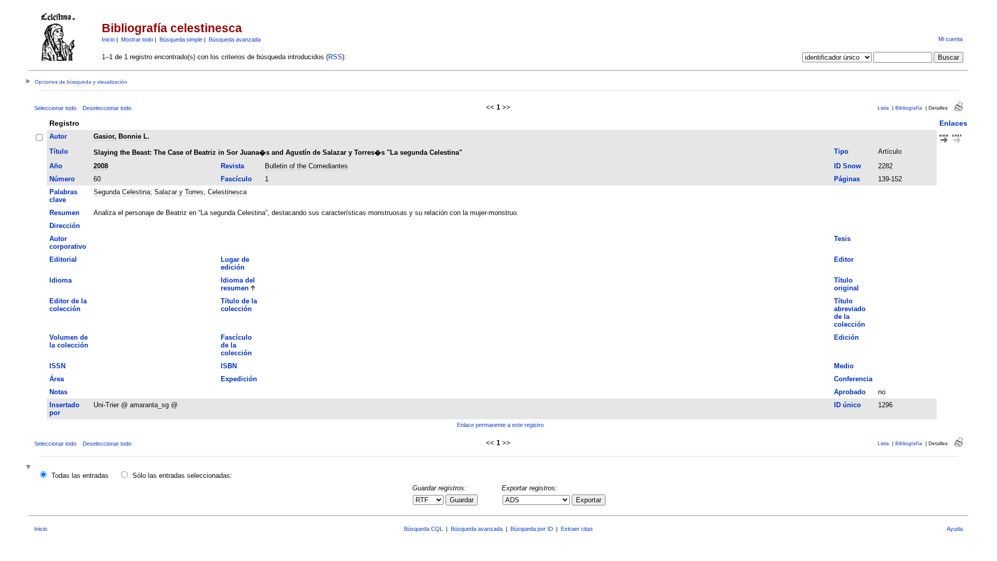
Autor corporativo (67, 242)
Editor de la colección (68, 305)
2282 (885, 166)
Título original (846, 284)
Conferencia (853, 379)
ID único (847, 405)
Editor (844, 259)
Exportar (588, 500)
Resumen (64, 213)
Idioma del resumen (238, 284)
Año (55, 166)
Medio (844, 366)
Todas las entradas (80, 475)
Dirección (64, 226)
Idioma (60, 280)
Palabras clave (63, 196)
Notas (58, 392)
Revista (232, 166)
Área (56, 379)
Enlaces (953, 123)
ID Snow (847, 166)
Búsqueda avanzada (235, 39)
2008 (100, 166)
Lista (883, 108)
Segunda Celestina (121, 192)
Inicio (108, 39)
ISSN (57, 366)
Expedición (239, 379)
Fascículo (236, 179)
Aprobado (850, 392)
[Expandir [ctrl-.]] (29, 468)
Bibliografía (908, 108)
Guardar (462, 500)
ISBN (229, 366)
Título (58, 151)
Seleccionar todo (55, 108)
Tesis (842, 239)
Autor (58, 136)
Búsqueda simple (181, 39)
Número (62, 179)
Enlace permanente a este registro (500, 425)
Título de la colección (239, 305)
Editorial (63, 259)
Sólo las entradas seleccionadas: (182, 475)
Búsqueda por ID (531, 529)
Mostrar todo (137, 39)
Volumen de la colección (68, 341)
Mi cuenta (950, 39)
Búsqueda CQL (423, 529)
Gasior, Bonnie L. (121, 136)
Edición (846, 337)
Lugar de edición (235, 263)
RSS (335, 57)
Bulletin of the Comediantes (306, 166)
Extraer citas (577, 529)
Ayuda (955, 529)
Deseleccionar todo (107, 108)
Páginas (847, 179)
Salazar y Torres (179, 192)
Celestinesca (227, 192)
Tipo (841, 151)
